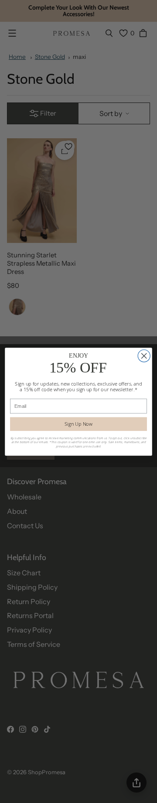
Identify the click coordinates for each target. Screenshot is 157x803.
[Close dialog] (144, 355)
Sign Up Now (78, 423)
